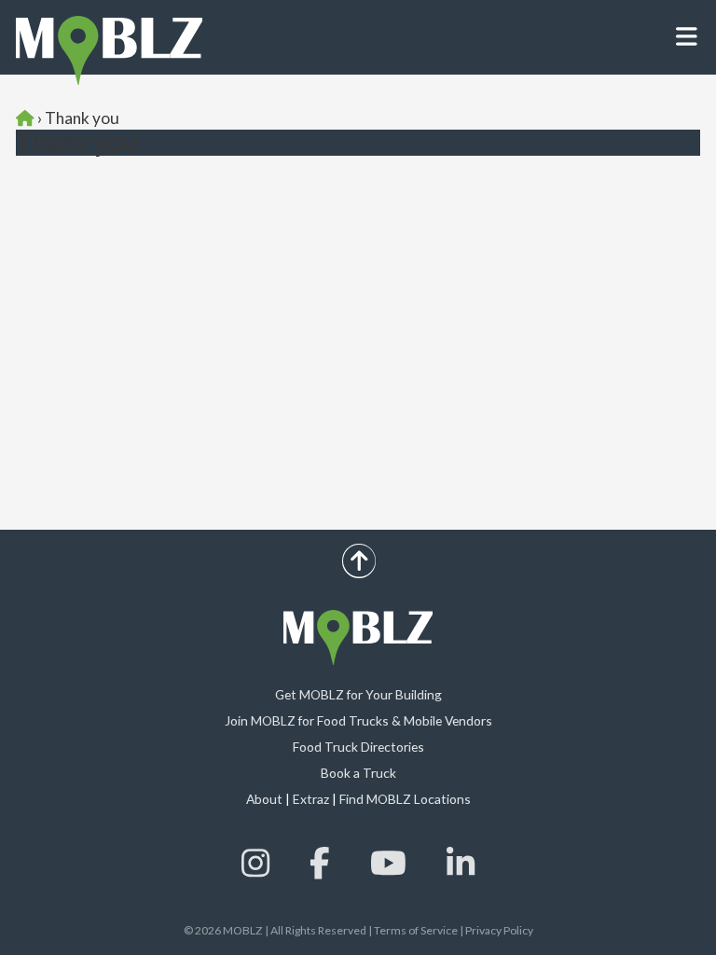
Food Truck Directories (358, 746)
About (264, 799)
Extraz (311, 799)
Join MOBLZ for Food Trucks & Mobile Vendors (358, 720)
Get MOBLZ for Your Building (358, 694)
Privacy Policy (499, 930)
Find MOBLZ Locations (405, 799)
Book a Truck (358, 773)
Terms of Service (416, 930)
